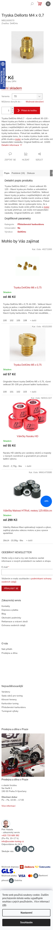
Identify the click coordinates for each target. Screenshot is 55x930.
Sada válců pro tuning (12, 695)
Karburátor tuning (10, 703)
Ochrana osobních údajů (13, 625)
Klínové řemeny (9, 699)
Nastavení (26, 912)
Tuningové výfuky (10, 711)
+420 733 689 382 (10, 835)
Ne (19, 228)
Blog (4, 613)
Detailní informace (10, 145)
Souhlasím (26, 922)
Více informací (8, 806)
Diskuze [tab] (31, 173)
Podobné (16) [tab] (18, 173)
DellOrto (22, 232)
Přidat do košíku (29, 110)
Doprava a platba (10, 610)
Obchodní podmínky (11, 617)
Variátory (6, 691)
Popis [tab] (6, 173)
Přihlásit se (11, 588)
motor (18, 139)
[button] (27, 306)
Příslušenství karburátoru (31, 224)
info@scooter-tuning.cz (13, 841)
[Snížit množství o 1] (12, 112)
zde (4, 905)
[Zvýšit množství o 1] (12, 108)
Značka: (10, 23)
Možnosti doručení (35, 101)
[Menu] (48, 4)
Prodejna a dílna (9, 653)
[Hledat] (32, 4)
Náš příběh (7, 649)
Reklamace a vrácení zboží (15, 621)
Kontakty (6, 606)
